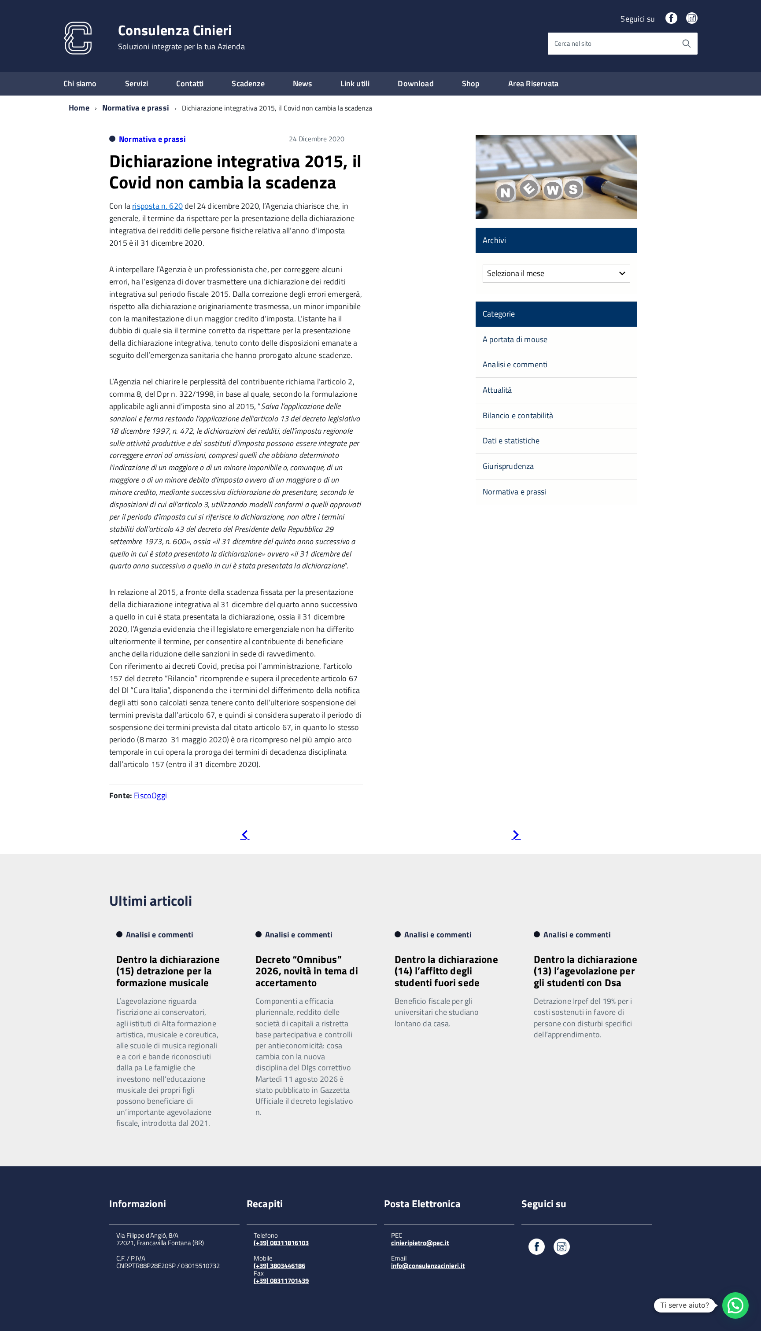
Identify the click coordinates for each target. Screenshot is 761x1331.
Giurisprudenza (508, 466)
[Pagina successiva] (516, 836)
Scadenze (248, 83)
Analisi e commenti (515, 364)
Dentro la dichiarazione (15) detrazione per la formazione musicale (168, 970)
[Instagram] (692, 19)
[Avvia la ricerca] (687, 44)
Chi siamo (80, 83)
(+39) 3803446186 (279, 1266)
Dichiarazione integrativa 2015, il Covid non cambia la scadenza (235, 171)
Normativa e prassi (135, 108)
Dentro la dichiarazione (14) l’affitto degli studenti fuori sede (446, 970)
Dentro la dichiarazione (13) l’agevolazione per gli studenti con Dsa (585, 970)
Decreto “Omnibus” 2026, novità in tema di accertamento (306, 970)
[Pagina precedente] (244, 836)
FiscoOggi (150, 795)
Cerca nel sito (572, 43)
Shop (471, 83)
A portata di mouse (515, 339)
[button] (735, 1305)
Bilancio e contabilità (518, 415)
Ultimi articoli (150, 900)
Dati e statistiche (511, 440)
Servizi (136, 83)
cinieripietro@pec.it (420, 1243)
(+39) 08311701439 (281, 1281)
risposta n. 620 (157, 206)
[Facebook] (671, 19)
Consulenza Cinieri (181, 37)
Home (79, 108)
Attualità (497, 390)
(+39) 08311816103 (281, 1243)
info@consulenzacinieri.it (428, 1266)
